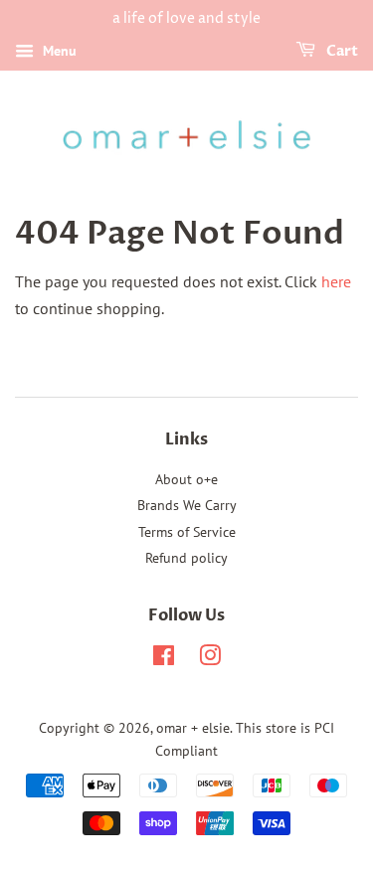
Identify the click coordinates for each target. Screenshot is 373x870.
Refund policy (186, 558)
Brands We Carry (187, 505)
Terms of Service (187, 532)
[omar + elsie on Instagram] (210, 659)
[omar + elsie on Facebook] (163, 659)
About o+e (186, 479)
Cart (340, 51)
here (336, 281)
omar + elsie (193, 728)
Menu (58, 51)
